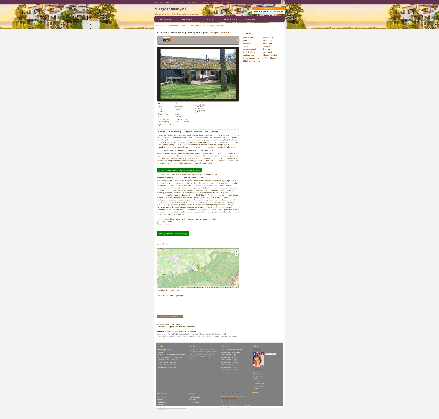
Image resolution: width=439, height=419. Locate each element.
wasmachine (267, 43)
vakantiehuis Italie (228, 365)
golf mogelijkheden (270, 58)
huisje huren (206, 336)
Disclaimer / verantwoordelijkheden (171, 355)
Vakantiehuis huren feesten (201, 334)
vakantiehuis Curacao (229, 370)
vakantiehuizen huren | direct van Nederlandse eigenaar (176, 14)
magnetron (233, 336)
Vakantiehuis (161, 25)
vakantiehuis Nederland (230, 352)
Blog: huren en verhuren (166, 365)
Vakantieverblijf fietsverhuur (167, 336)
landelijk (224, 336)
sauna (245, 46)
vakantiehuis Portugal (229, 362)
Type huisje (179, 2)
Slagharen (161, 410)
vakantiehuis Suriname (230, 367)
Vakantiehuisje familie (182, 334)
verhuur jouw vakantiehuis (231, 350)
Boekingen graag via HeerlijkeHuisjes (173, 233)
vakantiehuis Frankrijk (229, 357)
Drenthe (184, 25)
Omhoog (255, 392)
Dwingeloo (195, 25)
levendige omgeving (251, 58)
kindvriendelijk (249, 52)
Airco (255, 379)
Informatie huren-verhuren (167, 360)
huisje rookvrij (268, 37)
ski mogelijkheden (270, 55)
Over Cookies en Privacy (166, 367)
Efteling (160, 405)
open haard (267, 40)
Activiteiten (192, 2)
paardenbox (161, 339)
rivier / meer (267, 49)
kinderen (216, 336)
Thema (214, 2)
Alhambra (161, 397)
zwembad (247, 43)
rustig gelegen (248, 55)
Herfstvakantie (195, 397)
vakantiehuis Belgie (228, 355)
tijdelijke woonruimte (251, 61)
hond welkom (248, 37)
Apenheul (161, 400)
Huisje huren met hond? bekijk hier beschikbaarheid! (179, 170)
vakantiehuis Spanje (229, 360)
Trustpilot (257, 350)
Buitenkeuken (258, 384)
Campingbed (258, 386)
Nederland (174, 25)
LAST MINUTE (251, 19)
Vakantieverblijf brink (165, 334)
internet (246, 40)
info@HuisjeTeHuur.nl (229, 398)
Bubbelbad (257, 381)
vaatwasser (267, 46)
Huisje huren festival (220, 334)
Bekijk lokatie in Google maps (168, 290)
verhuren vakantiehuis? (229, 393)
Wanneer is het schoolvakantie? (169, 357)
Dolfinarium (161, 402)
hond (198, 336)
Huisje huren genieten (187, 336)
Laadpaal (256, 389)
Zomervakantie (195, 402)
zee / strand (267, 52)
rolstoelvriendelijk (250, 49)
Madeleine (257, 369)
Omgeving (204, 2)
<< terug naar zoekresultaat (170, 316)
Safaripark (161, 407)
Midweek (192, 400)
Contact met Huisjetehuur (167, 362)
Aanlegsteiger (258, 376)
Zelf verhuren (227, 2)
